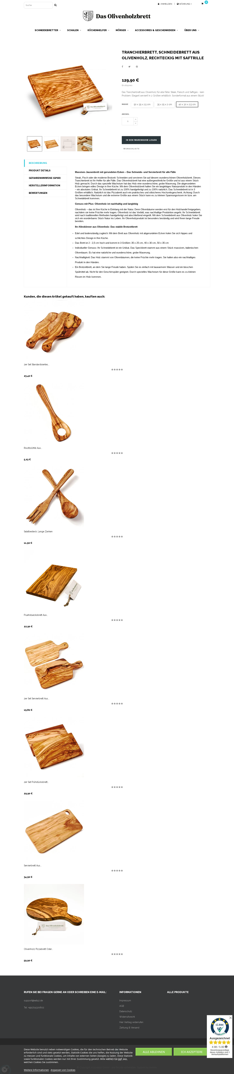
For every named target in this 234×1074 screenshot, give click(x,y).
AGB (121, 1006)
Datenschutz (125, 1011)
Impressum (125, 1000)
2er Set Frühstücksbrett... (36, 782)
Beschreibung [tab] (38, 163)
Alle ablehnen (154, 1052)
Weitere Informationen (36, 1069)
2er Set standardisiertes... (36, 364)
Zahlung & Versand (129, 1027)
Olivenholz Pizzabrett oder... (38, 949)
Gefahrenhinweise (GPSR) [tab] (45, 178)
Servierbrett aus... (33, 865)
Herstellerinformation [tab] (44, 185)
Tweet (129, 66)
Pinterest (137, 66)
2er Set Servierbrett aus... (36, 698)
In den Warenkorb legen (141, 140)
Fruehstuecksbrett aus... (36, 615)
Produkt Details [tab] (39, 170)
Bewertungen (38, 193)
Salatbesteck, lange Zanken (38, 531)
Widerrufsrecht (127, 1017)
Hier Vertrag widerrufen (131, 1022)
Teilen (122, 66)
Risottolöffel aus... (33, 448)
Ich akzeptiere (192, 1052)
